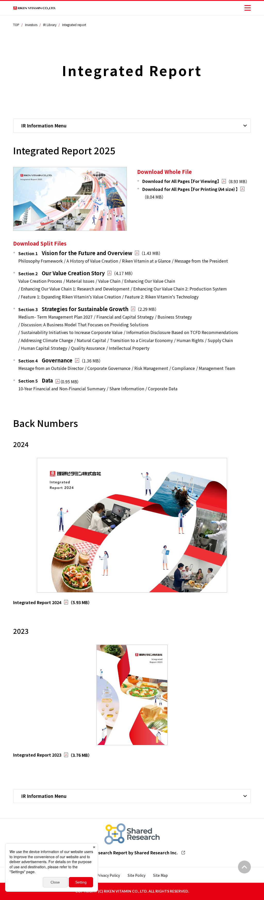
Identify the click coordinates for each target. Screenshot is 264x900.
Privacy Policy (108, 875)
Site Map (160, 875)
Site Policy (136, 875)
